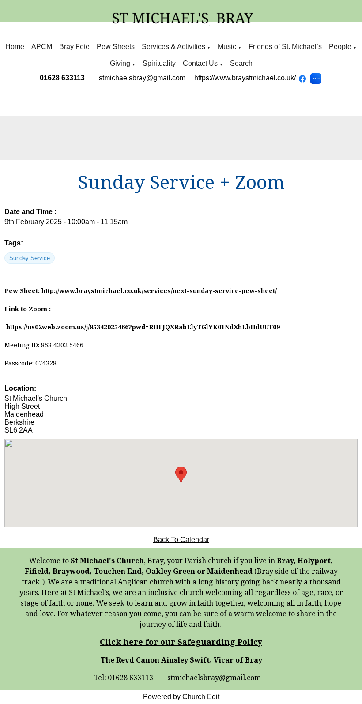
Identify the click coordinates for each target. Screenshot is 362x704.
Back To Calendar (181, 539)
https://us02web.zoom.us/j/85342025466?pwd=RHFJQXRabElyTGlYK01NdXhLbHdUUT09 (143, 327)
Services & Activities (173, 46)
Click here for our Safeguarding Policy (181, 641)
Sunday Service (29, 258)
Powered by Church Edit (181, 696)
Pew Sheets (116, 46)
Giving (120, 63)
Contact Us (200, 63)
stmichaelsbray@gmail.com (142, 78)
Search (241, 63)
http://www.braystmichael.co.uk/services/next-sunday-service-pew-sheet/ (159, 290)
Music (228, 46)
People (340, 46)
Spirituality (159, 63)
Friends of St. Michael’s (285, 46)
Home (14, 46)
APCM (41, 46)
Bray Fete (74, 46)
